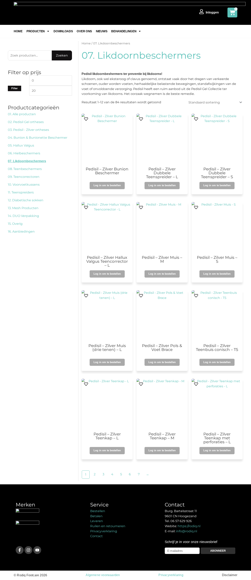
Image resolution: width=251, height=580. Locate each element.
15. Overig (15, 224)
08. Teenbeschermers (25, 169)
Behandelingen (123, 31)
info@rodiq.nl (186, 531)
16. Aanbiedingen (21, 231)
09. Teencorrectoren (23, 177)
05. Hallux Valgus (21, 145)
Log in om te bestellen (107, 185)
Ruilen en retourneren (107, 526)
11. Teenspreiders (21, 192)
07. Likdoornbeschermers (27, 161)
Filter (14, 88)
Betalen (96, 516)
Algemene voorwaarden (103, 575)
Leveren (96, 521)
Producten (35, 31)
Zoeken (62, 55)
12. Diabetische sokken (25, 200)
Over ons (84, 31)
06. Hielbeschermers (24, 153)
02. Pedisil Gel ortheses (26, 122)
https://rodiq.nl (189, 526)
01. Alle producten (22, 114)
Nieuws (101, 31)
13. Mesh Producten (23, 208)
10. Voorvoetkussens (24, 184)
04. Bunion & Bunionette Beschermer (37, 137)
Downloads (63, 31)
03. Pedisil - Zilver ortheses (28, 130)
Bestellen (97, 511)
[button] (85, 118)
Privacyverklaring (103, 531)
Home (18, 31)
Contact (96, 536)
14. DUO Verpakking (23, 216)
